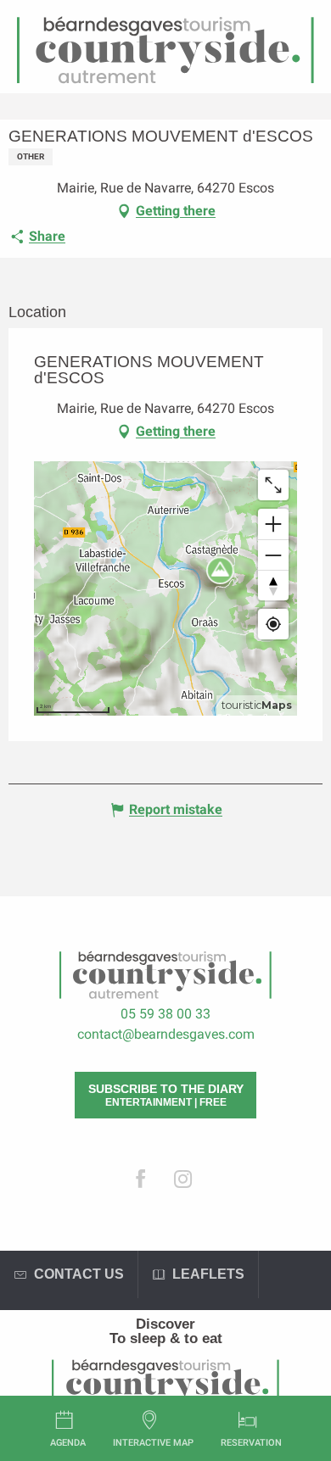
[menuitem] (165, 1324)
